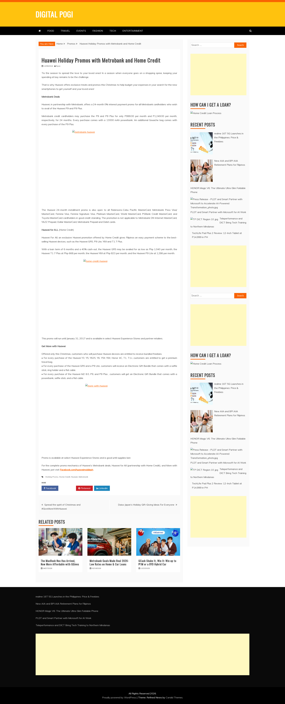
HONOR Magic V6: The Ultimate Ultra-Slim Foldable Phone (67, 610)
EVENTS (81, 30)
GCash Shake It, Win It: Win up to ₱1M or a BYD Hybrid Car (157, 562)
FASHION (97, 30)
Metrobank (83, 477)
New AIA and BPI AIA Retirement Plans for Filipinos (63, 603)
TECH (112, 30)
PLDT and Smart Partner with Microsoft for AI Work (63, 618)
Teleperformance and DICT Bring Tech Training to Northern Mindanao (73, 625)
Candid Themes (174, 697)
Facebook (50, 488)
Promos (47, 54)
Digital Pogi (54, 13)
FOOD (50, 30)
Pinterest (85, 488)
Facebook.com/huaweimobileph (76, 469)
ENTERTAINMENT (132, 30)
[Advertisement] (218, 74)
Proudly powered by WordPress (119, 697)
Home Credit (64, 477)
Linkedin (103, 488)
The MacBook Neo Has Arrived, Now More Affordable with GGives (60, 562)
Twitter (68, 488)
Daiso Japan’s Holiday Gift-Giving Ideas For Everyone (146, 504)
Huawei (74, 477)
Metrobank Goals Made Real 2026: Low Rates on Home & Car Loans (109, 562)
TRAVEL (65, 30)
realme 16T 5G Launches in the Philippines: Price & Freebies (67, 596)
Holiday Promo (51, 477)
